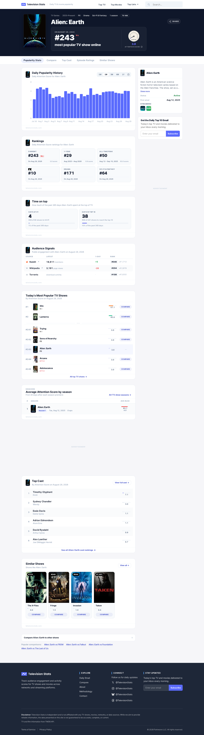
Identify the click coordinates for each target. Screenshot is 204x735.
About (82, 687)
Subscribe (173, 133)
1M (106, 74)
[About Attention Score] (142, 47)
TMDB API (49, 721)
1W (100, 74)
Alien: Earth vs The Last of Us (34, 648)
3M (112, 74)
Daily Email (84, 678)
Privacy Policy (46, 730)
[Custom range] (128, 74)
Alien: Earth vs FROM (53, 644)
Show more (145, 91)
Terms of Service (28, 730)
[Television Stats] (33, 4)
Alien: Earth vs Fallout (76, 644)
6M (117, 74)
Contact (83, 696)
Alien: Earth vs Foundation (101, 644)
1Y (123, 74)
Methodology (85, 691)
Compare (83, 682)
